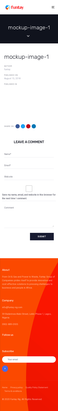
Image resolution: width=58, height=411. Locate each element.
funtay (7, 69)
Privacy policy (16, 387)
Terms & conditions (13, 391)
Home (5, 387)
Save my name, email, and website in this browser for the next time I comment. (29, 196)
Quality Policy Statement (36, 387)
